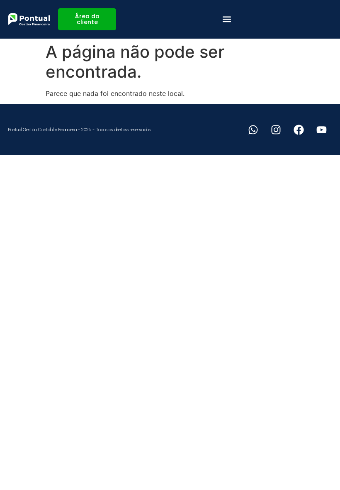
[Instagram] (275, 129)
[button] (227, 19)
